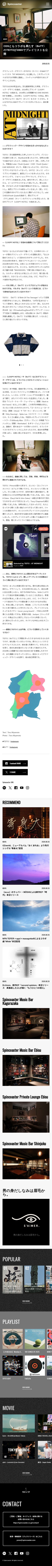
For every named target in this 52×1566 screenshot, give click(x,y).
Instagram (15, 741)
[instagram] (27, 789)
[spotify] (4, 789)
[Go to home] (12, 3)
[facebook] (16, 789)
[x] (10, 789)
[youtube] (22, 789)
